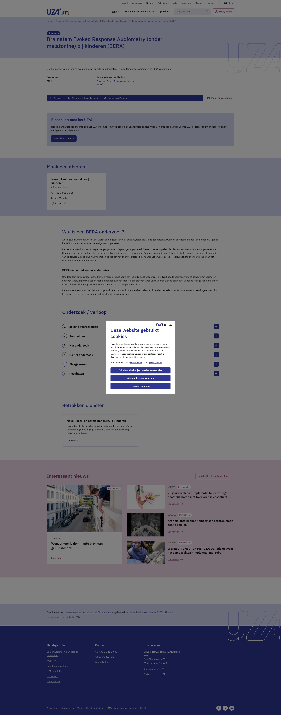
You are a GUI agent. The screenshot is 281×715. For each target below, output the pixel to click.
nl (170, 325)
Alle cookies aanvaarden (140, 378)
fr (165, 325)
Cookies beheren (141, 385)
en (159, 325)
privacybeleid (155, 362)
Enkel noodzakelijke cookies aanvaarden (140, 370)
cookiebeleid (136, 362)
